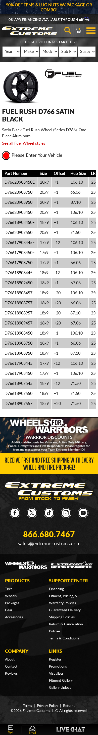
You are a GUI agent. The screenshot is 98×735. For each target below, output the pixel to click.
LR (93, 174)
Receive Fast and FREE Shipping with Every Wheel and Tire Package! (49, 464)
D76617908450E (20, 253)
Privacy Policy (47, 706)
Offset (59, 174)
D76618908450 (18, 333)
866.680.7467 (49, 535)
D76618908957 (18, 313)
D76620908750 (18, 192)
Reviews (11, 673)
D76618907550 (18, 394)
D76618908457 (18, 293)
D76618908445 (18, 273)
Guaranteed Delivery (65, 610)
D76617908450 (18, 374)
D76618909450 (18, 283)
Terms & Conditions (64, 638)
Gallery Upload (60, 687)
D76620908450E (20, 182)
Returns (69, 706)
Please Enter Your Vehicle (37, 155)
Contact (11, 666)
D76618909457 (18, 323)
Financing (56, 589)
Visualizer (56, 673)
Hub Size (78, 174)
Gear (8, 610)
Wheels (11, 596)
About (10, 659)
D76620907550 (18, 233)
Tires (8, 589)
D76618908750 (18, 343)
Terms (27, 706)
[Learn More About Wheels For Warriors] (49, 435)
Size (43, 174)
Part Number (16, 174)
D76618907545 (18, 384)
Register (55, 659)
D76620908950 (18, 202)
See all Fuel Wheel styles (23, 143)
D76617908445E (20, 243)
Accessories (14, 617)
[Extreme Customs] (49, 491)
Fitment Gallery (61, 680)
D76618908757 (18, 303)
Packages (12, 603)
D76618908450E (20, 223)
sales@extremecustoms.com (49, 543)
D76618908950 (18, 353)
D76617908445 (18, 363)
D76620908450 (18, 213)
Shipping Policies (62, 617)
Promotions (58, 666)
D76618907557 (18, 404)
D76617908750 (18, 263)
